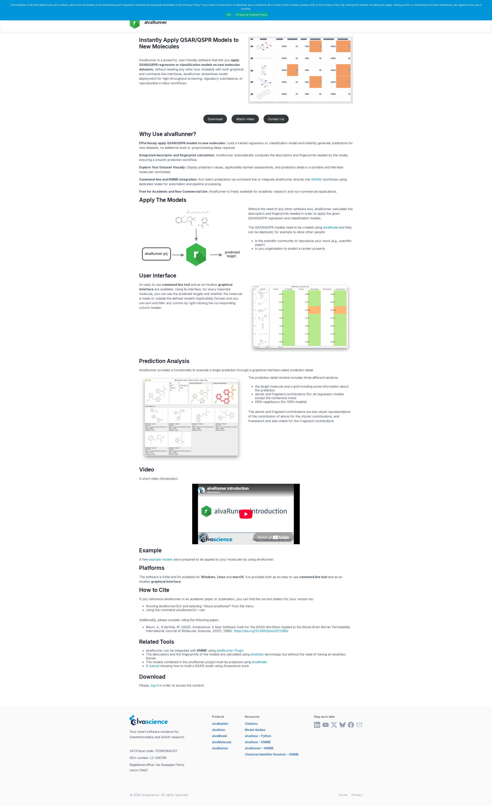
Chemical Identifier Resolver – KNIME (272, 754)
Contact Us (276, 119)
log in (155, 685)
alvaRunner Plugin (230, 650)
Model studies (255, 730)
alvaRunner (220, 748)
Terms (342, 795)
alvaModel (330, 227)
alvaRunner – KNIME (259, 748)
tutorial (154, 666)
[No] (487, 10)
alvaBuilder (220, 724)
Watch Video (245, 119)
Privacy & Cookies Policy (251, 14)
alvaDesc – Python (258, 736)
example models (160, 559)
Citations (251, 724)
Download (215, 119)
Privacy (357, 795)
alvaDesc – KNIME (258, 742)
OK (228, 14)
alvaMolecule (221, 742)
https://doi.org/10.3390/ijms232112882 (261, 631)
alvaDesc (257, 654)
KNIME (316, 179)
